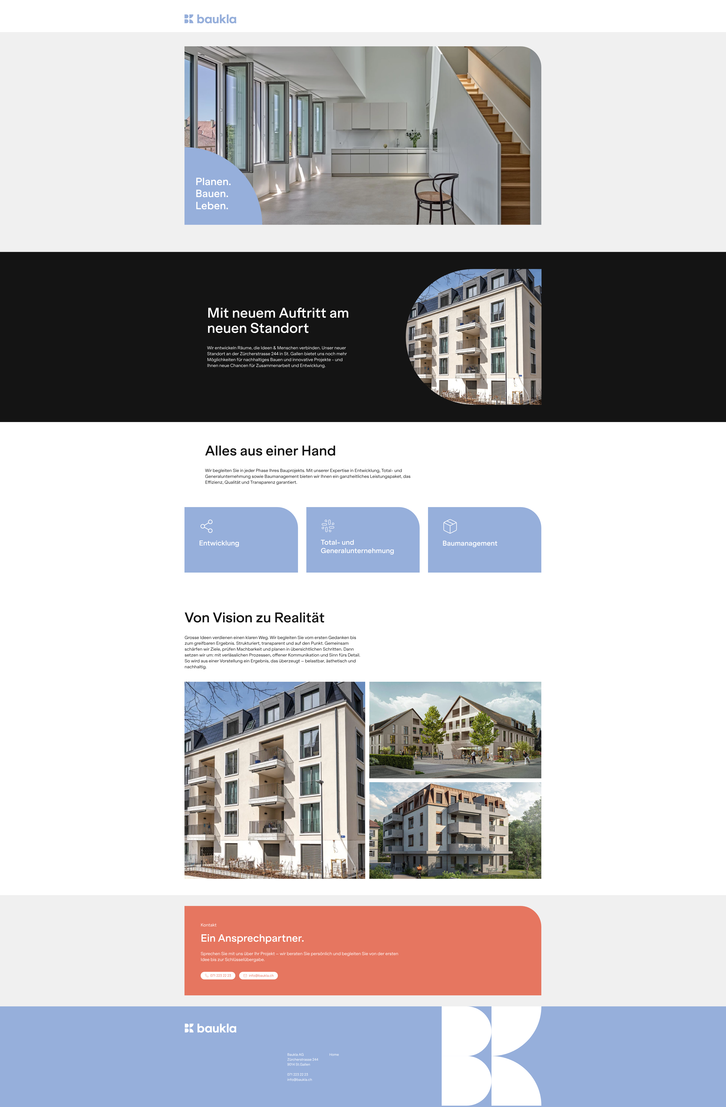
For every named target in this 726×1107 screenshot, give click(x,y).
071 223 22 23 (297, 1074)
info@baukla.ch (299, 1080)
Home (334, 1055)
